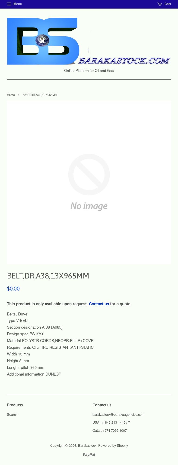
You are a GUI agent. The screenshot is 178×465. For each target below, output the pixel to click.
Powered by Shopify (113, 445)
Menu (17, 3)
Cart (167, 3)
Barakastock (87, 445)
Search (12, 414)
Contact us (99, 303)
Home (11, 94)
